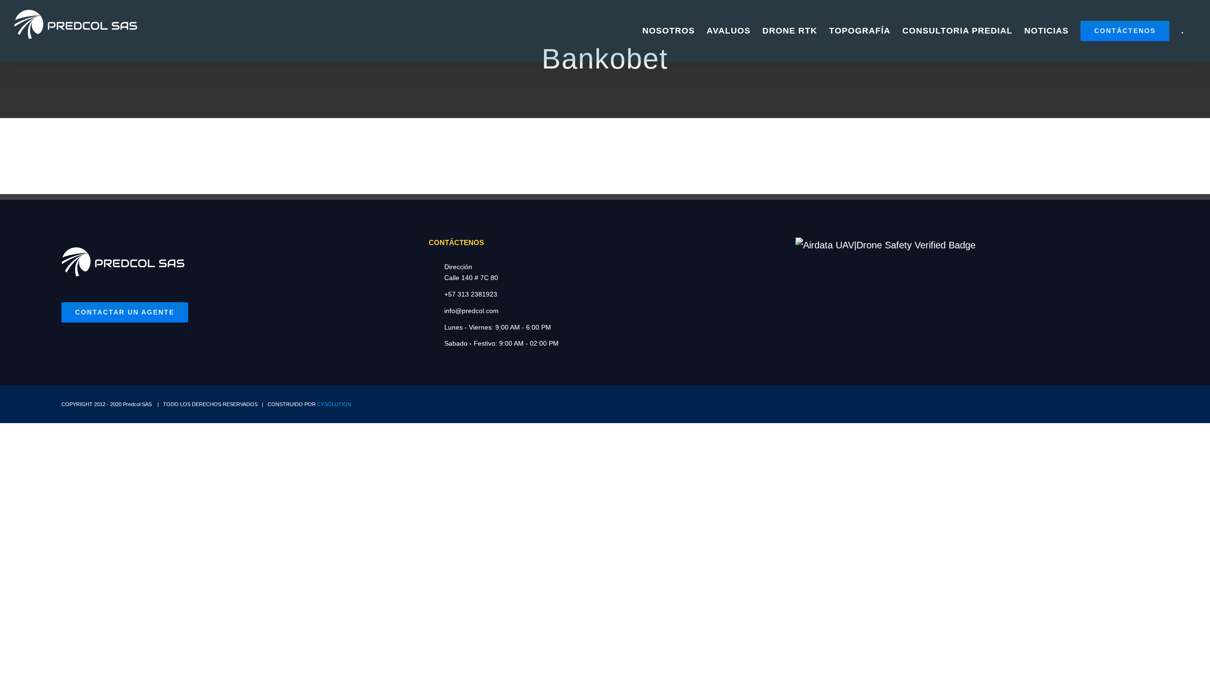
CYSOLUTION (334, 404)
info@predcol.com (471, 310)
